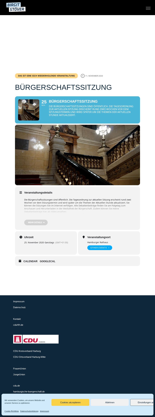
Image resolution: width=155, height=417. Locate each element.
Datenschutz (19, 307)
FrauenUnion (19, 368)
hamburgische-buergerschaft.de (29, 391)
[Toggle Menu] (148, 8)
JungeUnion (19, 374)
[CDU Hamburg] (36, 336)
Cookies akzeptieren (70, 402)
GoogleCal (47, 261)
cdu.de (16, 385)
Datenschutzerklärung (29, 411)
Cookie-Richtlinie (12, 411)
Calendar (30, 261)
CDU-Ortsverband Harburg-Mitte (29, 357)
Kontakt (17, 319)
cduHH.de (18, 325)
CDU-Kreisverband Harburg (27, 351)
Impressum (44, 411)
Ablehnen (109, 402)
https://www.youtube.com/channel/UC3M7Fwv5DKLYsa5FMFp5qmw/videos (62, 214)
